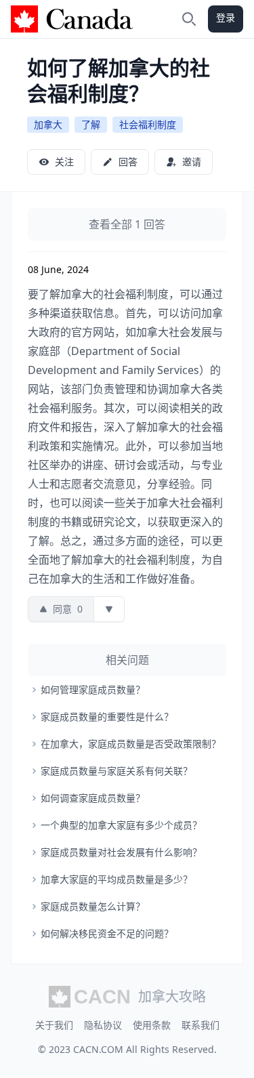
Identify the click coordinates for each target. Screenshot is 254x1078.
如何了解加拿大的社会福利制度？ (118, 80)
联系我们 (200, 1024)
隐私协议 (103, 1024)
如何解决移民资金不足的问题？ (107, 933)
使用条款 (152, 1024)
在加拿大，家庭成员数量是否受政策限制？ (131, 743)
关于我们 (54, 1024)
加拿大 (48, 124)
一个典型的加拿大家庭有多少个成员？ (121, 824)
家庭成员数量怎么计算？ (93, 906)
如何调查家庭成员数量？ (93, 797)
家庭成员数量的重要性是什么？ (107, 716)
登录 (225, 17)
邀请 (191, 161)
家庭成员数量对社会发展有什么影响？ (121, 852)
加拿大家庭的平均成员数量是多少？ (116, 879)
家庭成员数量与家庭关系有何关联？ (116, 770)
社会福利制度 (147, 124)
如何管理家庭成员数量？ (93, 689)
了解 (90, 124)
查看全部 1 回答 (127, 224)
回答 (128, 161)
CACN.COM (98, 1049)
